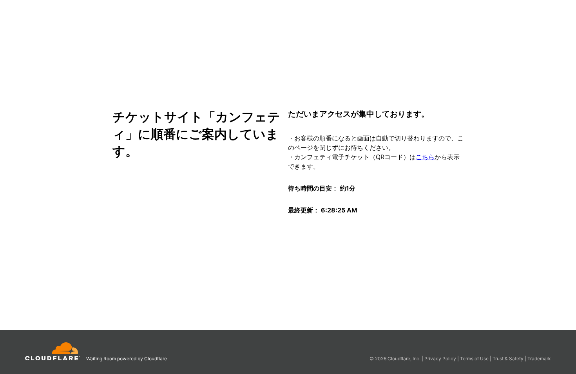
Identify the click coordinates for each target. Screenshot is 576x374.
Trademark (539, 358)
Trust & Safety (509, 358)
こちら (425, 157)
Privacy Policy (440, 358)
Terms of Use (475, 358)
